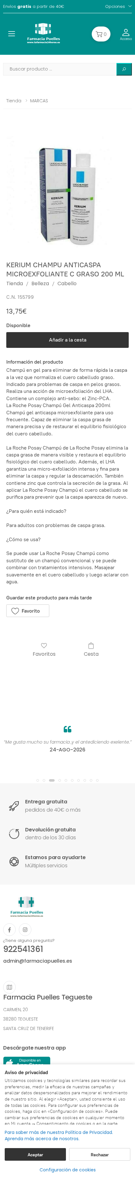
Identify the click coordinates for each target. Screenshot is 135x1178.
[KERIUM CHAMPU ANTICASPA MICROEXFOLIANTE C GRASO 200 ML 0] (67, 190)
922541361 (23, 949)
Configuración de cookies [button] (68, 1170)
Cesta (91, 653)
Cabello (67, 283)
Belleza (40, 283)
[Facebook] (9, 929)
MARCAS (39, 101)
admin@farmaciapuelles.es (37, 961)
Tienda (13, 101)
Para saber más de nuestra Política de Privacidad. (59, 1133)
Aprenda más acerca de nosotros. (42, 1139)
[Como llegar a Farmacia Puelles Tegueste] (9, 987)
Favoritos (44, 653)
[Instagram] (25, 929)
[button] (101, 34)
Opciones (115, 6)
